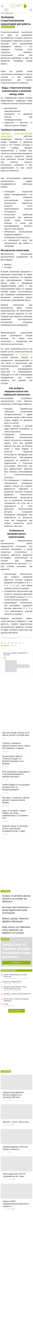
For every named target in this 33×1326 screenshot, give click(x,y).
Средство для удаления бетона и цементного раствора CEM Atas (13, 1094)
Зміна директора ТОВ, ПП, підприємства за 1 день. (14, 1175)
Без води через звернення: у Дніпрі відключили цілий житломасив (16, 910)
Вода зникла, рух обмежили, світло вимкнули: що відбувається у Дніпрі (16, 930)
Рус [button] (6, 10)
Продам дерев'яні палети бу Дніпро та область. (15, 1148)
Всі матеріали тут (16, 962)
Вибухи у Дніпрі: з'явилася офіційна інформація (15, 920)
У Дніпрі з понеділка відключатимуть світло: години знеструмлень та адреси (16, 745)
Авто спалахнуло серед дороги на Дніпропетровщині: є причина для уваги (16, 774)
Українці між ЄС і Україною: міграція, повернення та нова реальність (16, 950)
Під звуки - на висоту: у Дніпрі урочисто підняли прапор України (15, 800)
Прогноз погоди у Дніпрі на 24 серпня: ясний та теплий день (15, 733)
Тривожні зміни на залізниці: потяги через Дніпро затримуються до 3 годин (15, 828)
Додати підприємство (16, 1011)
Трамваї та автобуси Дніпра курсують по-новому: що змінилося (16, 898)
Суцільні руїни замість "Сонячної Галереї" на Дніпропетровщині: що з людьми (13, 760)
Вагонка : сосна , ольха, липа (16, 1122)
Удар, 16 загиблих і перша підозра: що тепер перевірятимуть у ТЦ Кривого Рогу (15, 814)
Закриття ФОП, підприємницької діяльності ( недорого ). (16, 1203)
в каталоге (22, 354)
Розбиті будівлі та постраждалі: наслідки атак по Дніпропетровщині (16, 787)
